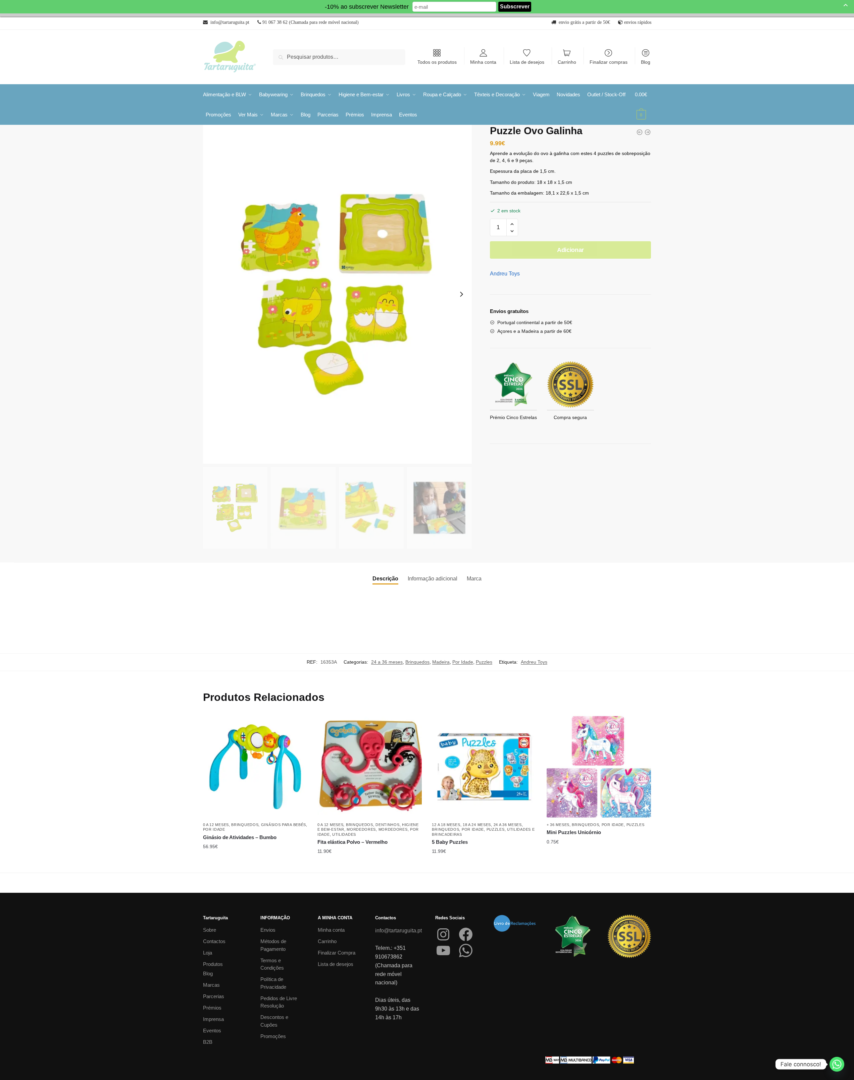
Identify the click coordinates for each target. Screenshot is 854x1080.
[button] (512, 224)
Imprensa (213, 1019)
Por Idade (462, 662)
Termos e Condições (272, 964)
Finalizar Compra (336, 953)
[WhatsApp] (466, 950)
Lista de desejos (527, 61)
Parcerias (213, 996)
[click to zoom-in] (337, 294)
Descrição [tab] (385, 578)
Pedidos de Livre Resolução (278, 1002)
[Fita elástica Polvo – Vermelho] (369, 767)
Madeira (441, 662)
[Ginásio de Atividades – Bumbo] (255, 767)
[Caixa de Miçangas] (647, 132)
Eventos (212, 1030)
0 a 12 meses (216, 825)
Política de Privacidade (273, 983)
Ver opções (484, 865)
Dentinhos (387, 825)
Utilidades (344, 834)
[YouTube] (443, 950)
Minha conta (483, 61)
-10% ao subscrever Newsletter (367, 6)
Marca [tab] (474, 578)
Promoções (273, 1036)
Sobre (209, 930)
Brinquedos (417, 662)
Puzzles (484, 662)
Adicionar (570, 250)
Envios (267, 930)
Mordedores (361, 829)
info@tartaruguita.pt (398, 930)
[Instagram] (443, 934)
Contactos (214, 941)
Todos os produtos (437, 61)
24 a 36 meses (387, 662)
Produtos (213, 964)
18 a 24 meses (477, 825)
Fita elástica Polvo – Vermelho (353, 842)
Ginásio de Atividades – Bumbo (240, 837)
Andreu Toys (505, 273)
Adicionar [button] (255, 865)
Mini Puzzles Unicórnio (574, 832)
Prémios (212, 1008)
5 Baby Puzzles (450, 842)
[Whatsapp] (837, 1064)
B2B (207, 1042)
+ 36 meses (558, 825)
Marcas (211, 985)
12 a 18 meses (446, 825)
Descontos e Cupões (274, 1021)
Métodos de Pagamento (273, 945)
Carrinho (567, 61)
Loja (207, 953)
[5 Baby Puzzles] (484, 767)
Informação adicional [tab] (432, 578)
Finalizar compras (608, 61)
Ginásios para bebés (283, 825)
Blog (645, 61)
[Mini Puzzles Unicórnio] (599, 767)
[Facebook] (466, 934)
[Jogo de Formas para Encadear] (639, 132)
